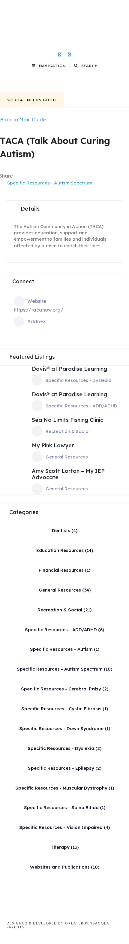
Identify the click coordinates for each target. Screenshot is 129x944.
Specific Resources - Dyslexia (78, 380)
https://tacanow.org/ (38, 310)
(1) (64, 570)
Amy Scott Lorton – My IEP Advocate (68, 474)
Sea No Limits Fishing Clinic (67, 419)
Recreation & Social (68, 431)
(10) (64, 669)
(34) (65, 590)
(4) (64, 530)
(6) (64, 629)
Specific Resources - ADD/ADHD (81, 406)
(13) (65, 847)
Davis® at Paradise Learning (69, 368)
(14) (64, 550)
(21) (65, 610)
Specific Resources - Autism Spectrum (49, 183)
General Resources (67, 457)
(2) (64, 689)
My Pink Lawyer (53, 445)
